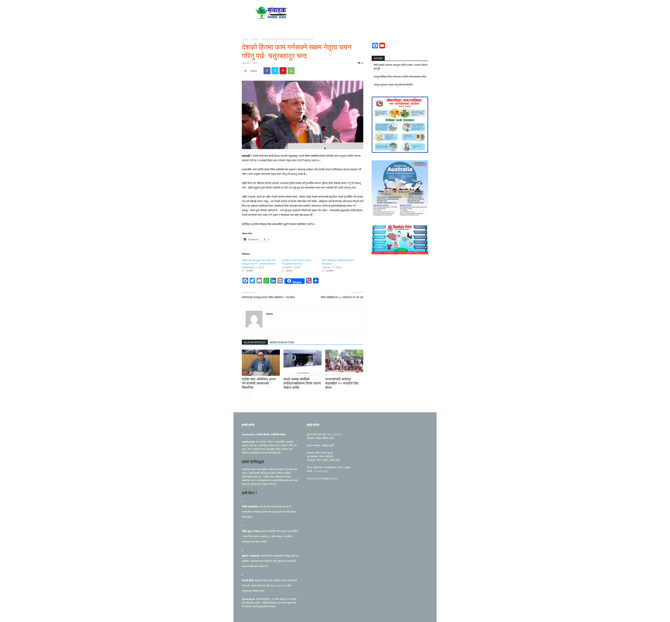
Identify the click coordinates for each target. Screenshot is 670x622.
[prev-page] (244, 395)
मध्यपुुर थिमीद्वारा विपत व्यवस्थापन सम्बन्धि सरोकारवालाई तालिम (400, 76)
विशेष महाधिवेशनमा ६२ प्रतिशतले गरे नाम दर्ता (342, 297)
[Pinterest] (283, 70)
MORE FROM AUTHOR (282, 342)
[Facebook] (266, 70)
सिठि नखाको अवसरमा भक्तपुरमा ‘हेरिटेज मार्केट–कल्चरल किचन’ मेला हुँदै (401, 67)
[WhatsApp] (291, 70)
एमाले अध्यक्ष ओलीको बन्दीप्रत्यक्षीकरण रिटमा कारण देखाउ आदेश (302, 383)
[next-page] (249, 395)
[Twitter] (274, 70)
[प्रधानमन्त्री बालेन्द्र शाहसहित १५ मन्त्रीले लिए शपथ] (344, 363)
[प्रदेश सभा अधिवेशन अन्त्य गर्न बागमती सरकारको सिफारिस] (261, 363)
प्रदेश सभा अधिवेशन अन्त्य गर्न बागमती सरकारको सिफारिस (259, 383)
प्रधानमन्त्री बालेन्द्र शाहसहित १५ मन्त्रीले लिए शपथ (341, 383)
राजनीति (254, 39)
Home (245, 39)
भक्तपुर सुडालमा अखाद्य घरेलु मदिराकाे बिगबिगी (393, 84)
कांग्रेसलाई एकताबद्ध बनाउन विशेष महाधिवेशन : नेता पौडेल (268, 297)
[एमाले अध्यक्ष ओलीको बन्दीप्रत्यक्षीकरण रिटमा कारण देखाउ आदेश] (303, 363)
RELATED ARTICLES (255, 342)
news (269, 313)
